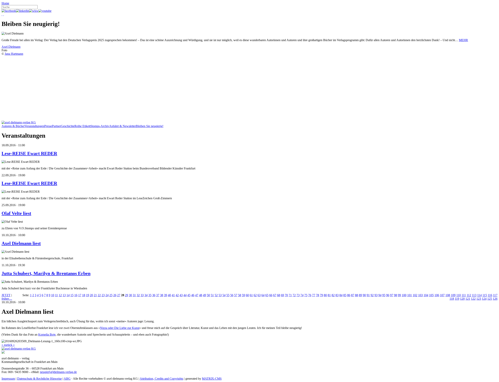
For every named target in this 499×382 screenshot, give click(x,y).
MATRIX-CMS (212, 378)
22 (99, 295)
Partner (56, 126)
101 (409, 295)
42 (177, 295)
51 (212, 295)
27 (118, 295)
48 (200, 295)
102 (415, 295)
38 (161, 295)
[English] (3, 14)
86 (348, 295)
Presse (48, 126)
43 (181, 295)
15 (71, 295)
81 (329, 295)
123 (478, 298)
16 (75, 295)
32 (138, 295)
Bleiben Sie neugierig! (149, 126)
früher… (7, 298)
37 (157, 295)
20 (91, 295)
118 (451, 298)
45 (188, 295)
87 (352, 295)
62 (255, 295)
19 (87, 295)
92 (372, 295)
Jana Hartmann (14, 53)
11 (56, 295)
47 (196, 295)
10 (52, 295)
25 (110, 295)
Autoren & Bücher (13, 126)
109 (453, 295)
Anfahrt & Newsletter (122, 126)
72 (294, 295)
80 (325, 295)
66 (270, 295)
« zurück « (8, 345)
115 (484, 295)
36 (153, 295)
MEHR (463, 40)
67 (274, 295)
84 (340, 295)
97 (391, 295)
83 (337, 295)
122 (473, 298)
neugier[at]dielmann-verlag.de (58, 372)
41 (173, 295)
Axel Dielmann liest (21, 243)
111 (464, 295)
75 (305, 295)
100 (404, 295)
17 (79, 295)
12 (60, 295)
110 (458, 295)
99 (399, 295)
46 (192, 295)
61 (251, 295)
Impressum (8, 378)
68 (278, 295)
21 (95, 295)
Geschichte (67, 126)
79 (321, 295)
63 (259, 295)
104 (426, 295)
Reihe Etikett (82, 126)
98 (395, 295)
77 (313, 295)
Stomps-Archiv (99, 126)
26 (114, 295)
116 (490, 295)
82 (333, 295)
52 (216, 295)
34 (146, 295)
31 (134, 295)
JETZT (6, 295)
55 (227, 295)
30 (130, 295)
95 (383, 295)
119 (457, 298)
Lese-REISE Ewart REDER (29, 153)
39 (165, 295)
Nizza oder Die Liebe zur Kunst (119, 328)
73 (298, 295)
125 (489, 298)
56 (231, 295)
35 (149, 295)
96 (387, 295)
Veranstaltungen (34, 126)
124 (484, 298)
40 (169, 295)
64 (263, 295)
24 (107, 295)
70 (286, 295)
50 (208, 295)
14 (68, 295)
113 (474, 295)
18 (83, 295)
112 (469, 295)
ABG (67, 378)
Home (5, 3)
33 (142, 295)
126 (495, 298)
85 (344, 295)
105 (431, 295)
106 (436, 295)
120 (462, 298)
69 (282, 295)
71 (290, 295)
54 (224, 295)
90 (364, 295)
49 (204, 295)
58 (239, 295)
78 (317, 295)
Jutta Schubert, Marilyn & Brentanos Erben (46, 273)
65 (266, 295)
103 (420, 295)
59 (243, 295)
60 (247, 295)
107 (442, 295)
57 (235, 295)
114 (479, 295)
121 (467, 298)
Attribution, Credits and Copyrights (161, 378)
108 (447, 295)
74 (301, 295)
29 (126, 295)
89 (360, 295)
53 (220, 295)
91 (368, 295)
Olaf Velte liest (16, 213)
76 (309, 295)
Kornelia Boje (47, 334)
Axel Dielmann (11, 46)
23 (103, 295)
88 (356, 295)
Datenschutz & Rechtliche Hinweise (39, 378)
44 (185, 295)
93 (376, 295)
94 (379, 295)
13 (64, 295)
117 (495, 295)
